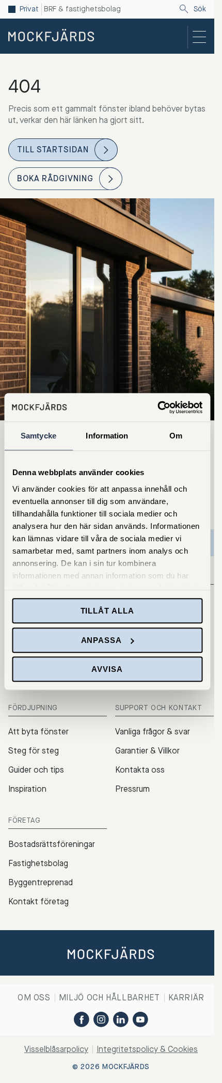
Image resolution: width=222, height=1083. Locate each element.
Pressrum (132, 788)
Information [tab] (107, 435)
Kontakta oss (140, 769)
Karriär (186, 997)
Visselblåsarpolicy (56, 1049)
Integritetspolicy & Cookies (147, 1049)
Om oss (34, 997)
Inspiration (27, 788)
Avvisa (106, 669)
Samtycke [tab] (38, 435)
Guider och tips (36, 769)
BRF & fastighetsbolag (82, 9)
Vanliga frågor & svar (152, 731)
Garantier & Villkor (147, 750)
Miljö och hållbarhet (109, 997)
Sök (200, 9)
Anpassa (101, 640)
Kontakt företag (38, 901)
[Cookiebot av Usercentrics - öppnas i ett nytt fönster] (157, 407)
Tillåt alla (107, 610)
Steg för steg (33, 750)
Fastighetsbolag (38, 863)
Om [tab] (175, 435)
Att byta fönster (38, 731)
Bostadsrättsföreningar (51, 844)
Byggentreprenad (40, 882)
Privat (29, 9)
